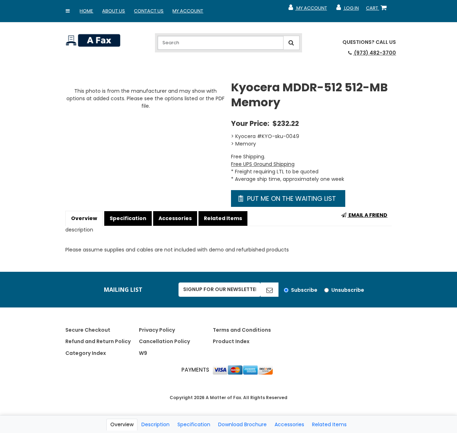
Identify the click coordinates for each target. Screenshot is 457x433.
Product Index (231, 341)
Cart (378, 10)
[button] (67, 11)
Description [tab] (155, 424)
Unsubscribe (347, 290)
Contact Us (149, 10)
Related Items (223, 218)
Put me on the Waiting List (290, 198)
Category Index (85, 353)
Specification (128, 218)
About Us (113, 10)
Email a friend (367, 215)
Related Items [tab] (329, 424)
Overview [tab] (122, 424)
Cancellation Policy (164, 341)
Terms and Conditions (242, 329)
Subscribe (304, 290)
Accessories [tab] (289, 424)
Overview (84, 218)
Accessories (175, 218)
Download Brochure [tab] (242, 424)
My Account (187, 10)
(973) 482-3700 (374, 52)
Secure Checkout (87, 329)
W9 (143, 353)
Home (86, 10)
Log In (347, 10)
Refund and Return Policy (98, 341)
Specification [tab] (193, 424)
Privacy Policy (157, 329)
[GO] (269, 289)
